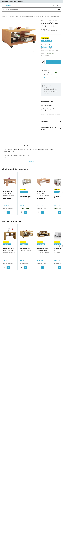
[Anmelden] (53, 5)
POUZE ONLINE (45, 40)
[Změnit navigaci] (3, 5)
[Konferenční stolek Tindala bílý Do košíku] (59, 212)
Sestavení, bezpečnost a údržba (48, 128)
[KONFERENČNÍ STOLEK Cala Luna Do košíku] (42, 212)
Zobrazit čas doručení (50, 78)
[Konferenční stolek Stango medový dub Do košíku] (25, 267)
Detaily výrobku (45, 121)
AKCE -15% (44, 38)
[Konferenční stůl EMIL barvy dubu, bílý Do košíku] (25, 212)
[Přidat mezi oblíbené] (43, 62)
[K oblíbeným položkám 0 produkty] (57, 5)
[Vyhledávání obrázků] (59, 9)
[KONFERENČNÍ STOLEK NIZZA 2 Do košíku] (8, 212)
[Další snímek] (61, 192)
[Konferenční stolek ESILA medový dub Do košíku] (42, 267)
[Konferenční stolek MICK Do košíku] (59, 267)
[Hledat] (4, 9)
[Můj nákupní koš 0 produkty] (60, 5)
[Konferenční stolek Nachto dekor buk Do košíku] (8, 267)
